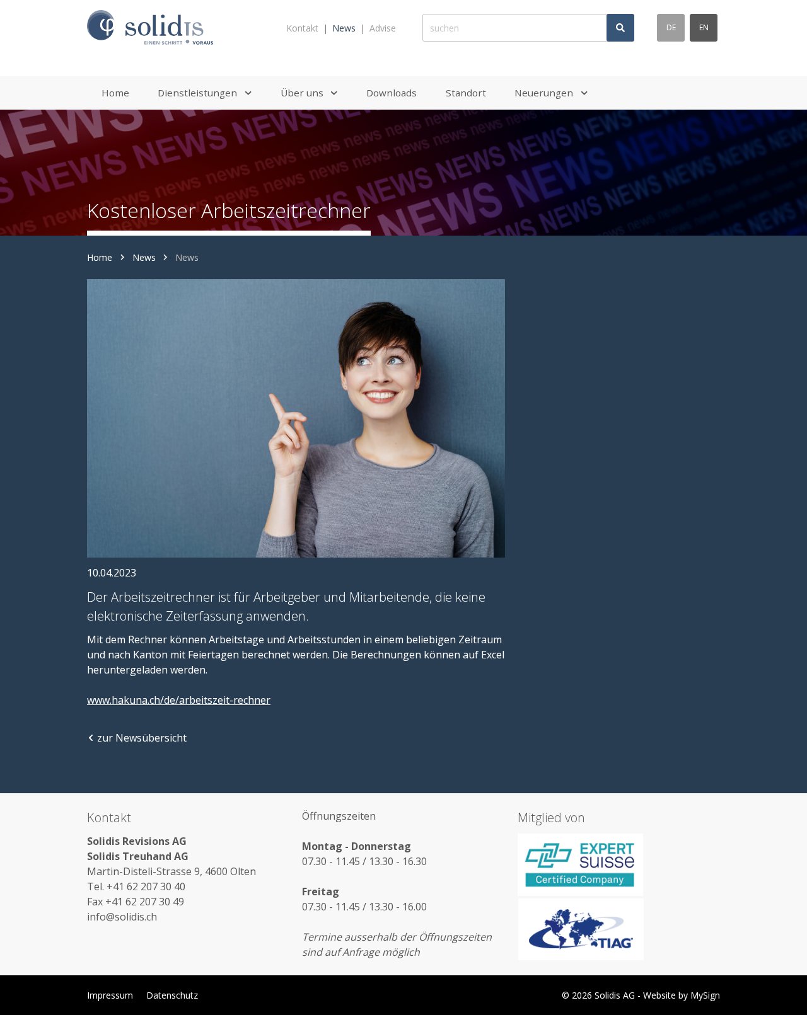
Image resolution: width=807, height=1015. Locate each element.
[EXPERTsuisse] (619, 864)
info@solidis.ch (122, 917)
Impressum (110, 995)
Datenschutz (172, 995)
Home (99, 257)
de (671, 27)
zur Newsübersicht (142, 738)
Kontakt (302, 28)
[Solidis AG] (150, 28)
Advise (382, 28)
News (344, 28)
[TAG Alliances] (619, 929)
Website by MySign (681, 995)
